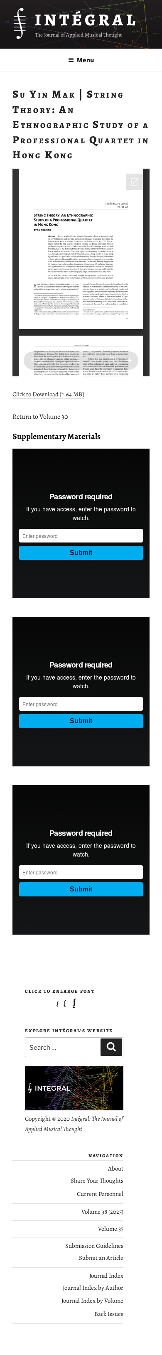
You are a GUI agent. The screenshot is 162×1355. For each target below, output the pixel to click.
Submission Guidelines (94, 1246)
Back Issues (108, 1314)
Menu (85, 60)
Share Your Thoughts (97, 1180)
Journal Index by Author (93, 1288)
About (115, 1168)
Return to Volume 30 (40, 416)
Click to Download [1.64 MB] (48, 394)
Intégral (86, 19)
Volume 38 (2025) (102, 1212)
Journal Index (106, 1276)
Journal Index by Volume (92, 1300)
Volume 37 (110, 1229)
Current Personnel (100, 1194)
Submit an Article (101, 1258)
